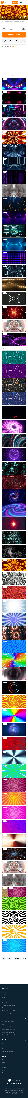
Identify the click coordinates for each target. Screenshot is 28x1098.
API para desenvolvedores (8, 1015)
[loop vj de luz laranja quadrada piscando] (13, 311)
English (4, 1071)
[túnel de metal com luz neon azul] (13, 244)
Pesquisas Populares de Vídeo (9, 1046)
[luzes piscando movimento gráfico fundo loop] (13, 284)
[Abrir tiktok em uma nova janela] (15, 1095)
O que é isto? (13, 46)
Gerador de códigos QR (7, 1024)
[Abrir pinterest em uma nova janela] (13, 1095)
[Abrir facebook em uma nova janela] (6, 1095)
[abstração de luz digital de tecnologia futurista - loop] (13, 298)
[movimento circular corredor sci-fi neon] (13, 325)
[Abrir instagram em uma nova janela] (8, 1095)
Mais (3, 1084)
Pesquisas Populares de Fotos (9, 1043)
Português (4, 1076)
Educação (4, 1012)
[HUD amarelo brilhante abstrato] (13, 564)
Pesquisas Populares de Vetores (10, 1041)
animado (17, 968)
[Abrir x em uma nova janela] (18, 1095)
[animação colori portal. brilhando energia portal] (13, 356)
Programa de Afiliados (7, 1038)
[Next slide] (22, 968)
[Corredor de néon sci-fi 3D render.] (13, 83)
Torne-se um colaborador (8, 1062)
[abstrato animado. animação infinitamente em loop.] (13, 96)
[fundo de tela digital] (13, 176)
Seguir (23, 29)
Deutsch (4, 1079)
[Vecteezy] (2, 2)
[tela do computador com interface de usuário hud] (13, 230)
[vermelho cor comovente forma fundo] (13, 742)
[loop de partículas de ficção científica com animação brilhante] (13, 632)
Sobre (3, 1060)
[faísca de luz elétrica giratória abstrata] (13, 136)
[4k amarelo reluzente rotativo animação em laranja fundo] (13, 701)
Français (4, 1082)
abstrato (10, 968)
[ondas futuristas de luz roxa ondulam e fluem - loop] (13, 338)
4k (4, 968)
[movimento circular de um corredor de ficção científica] (13, 190)
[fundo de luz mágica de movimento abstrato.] (13, 203)
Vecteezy (4, 1004)
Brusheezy (4, 1002)
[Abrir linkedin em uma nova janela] (11, 1095)
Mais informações (7, 49)
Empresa (4, 1009)
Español (4, 1074)
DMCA (3, 1036)
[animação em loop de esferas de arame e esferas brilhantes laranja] (13, 853)
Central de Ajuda (6, 1055)
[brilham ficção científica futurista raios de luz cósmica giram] (13, 839)
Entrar (21, 2)
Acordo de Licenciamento (8, 1033)
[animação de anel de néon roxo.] (13, 217)
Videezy (4, 1007)
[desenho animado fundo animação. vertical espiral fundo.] (5, 891)
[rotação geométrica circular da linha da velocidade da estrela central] (13, 756)
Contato (4, 1057)
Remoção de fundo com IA (8, 1022)
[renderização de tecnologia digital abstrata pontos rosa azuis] (13, 257)
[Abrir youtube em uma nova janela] (20, 1095)
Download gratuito (14, 34)
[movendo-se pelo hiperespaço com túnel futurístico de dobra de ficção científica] (13, 673)
